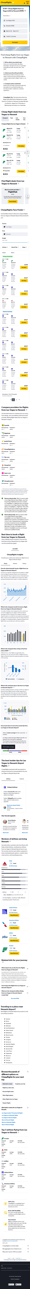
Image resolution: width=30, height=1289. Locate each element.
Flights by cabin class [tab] (8, 1087)
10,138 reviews (13, 912)
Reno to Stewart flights (8, 1124)
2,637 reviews (13, 950)
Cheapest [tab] (5, 118)
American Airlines (14, 920)
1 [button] (13, 399)
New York (18, 1258)
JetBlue (11, 933)
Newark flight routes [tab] (8, 1091)
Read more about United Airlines (13, 806)
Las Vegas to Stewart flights (9, 1117)
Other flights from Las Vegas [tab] (10, 1099)
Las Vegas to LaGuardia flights (10, 1115)
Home (9, 1258)
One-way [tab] (24, 118)
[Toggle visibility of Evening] (14, 719)
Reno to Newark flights (8, 1120)
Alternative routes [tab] (7, 1084)
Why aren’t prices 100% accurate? (12, 1252)
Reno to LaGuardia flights (8, 1122)
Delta (10, 861)
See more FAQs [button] (15, 998)
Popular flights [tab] (6, 1103)
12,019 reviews (13, 925)
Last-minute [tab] (17, 118)
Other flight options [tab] (8, 1095)
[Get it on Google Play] (11, 1284)
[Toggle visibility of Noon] (14, 718)
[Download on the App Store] (18, 1284)
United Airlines (13, 907)
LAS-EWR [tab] (15, 548)
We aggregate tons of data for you (11, 1249)
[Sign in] (24, 3)
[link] (12, 201)
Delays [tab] (24, 563)
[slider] (28, 242)
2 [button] (16, 399)
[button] (25, 11)
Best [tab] (11, 118)
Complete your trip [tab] (20, 1084)
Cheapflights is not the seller (10, 1246)
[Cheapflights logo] (6, 2)
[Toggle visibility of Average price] (20, 679)
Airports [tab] (22, 779)
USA (13, 1258)
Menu (27, 1)
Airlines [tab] (15, 563)
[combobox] (6, 15)
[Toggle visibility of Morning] (7, 718)
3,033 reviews (13, 938)
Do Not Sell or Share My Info (15, 1276)
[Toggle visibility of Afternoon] (7, 719)
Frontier (11, 945)
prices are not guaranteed (12, 1241)
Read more (6, 832)
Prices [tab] (5, 563)
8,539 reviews (13, 866)
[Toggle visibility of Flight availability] (10, 679)
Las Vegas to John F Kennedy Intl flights (12, 1113)
